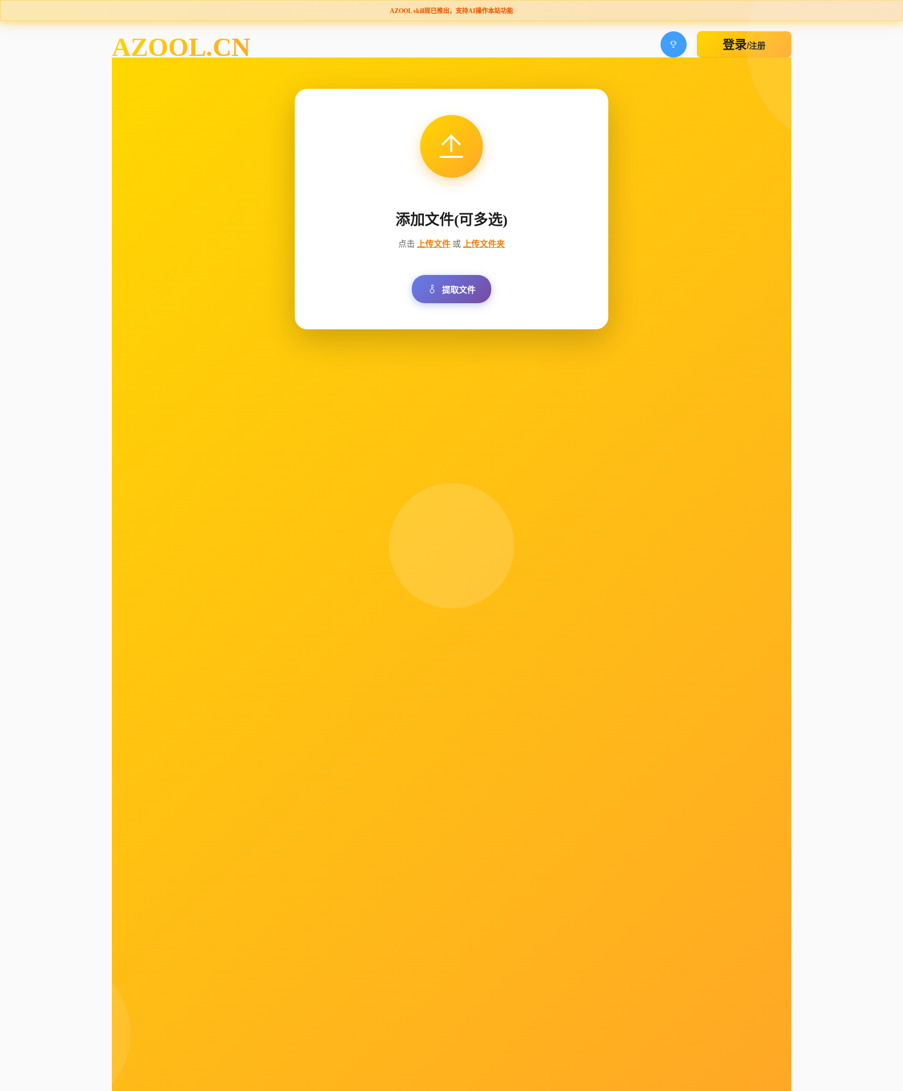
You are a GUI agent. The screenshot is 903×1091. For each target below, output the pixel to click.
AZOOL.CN (181, 47)
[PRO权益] (674, 44)
